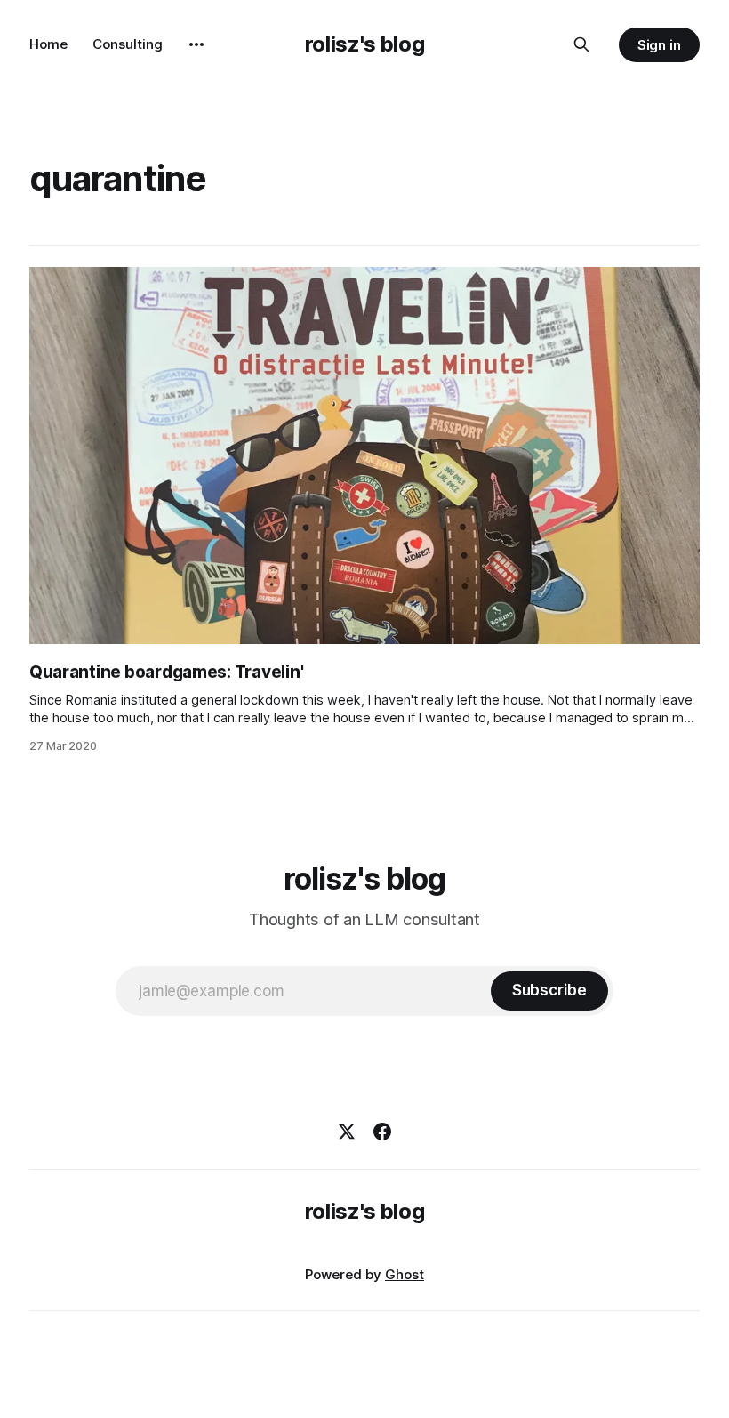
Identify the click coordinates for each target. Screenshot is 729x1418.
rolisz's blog (364, 44)
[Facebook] (382, 1131)
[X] (347, 1131)
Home (48, 44)
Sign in (659, 44)
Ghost (404, 1274)
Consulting (127, 44)
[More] (196, 44)
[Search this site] (581, 44)
